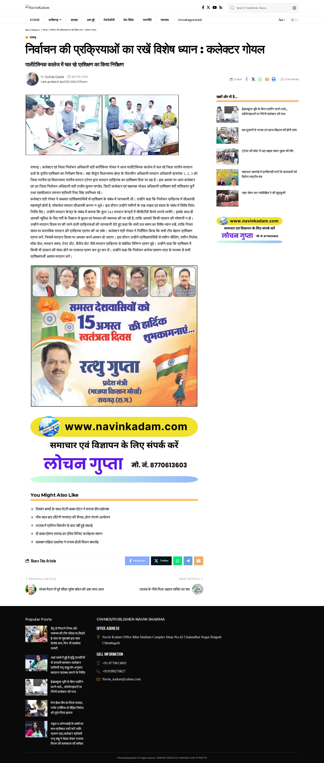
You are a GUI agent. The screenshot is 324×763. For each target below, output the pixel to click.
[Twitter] (208, 7)
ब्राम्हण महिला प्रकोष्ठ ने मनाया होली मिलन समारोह (67, 542)
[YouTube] (214, 7)
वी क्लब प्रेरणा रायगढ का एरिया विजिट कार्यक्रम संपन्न (69, 533)
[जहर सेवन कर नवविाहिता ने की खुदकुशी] (227, 198)
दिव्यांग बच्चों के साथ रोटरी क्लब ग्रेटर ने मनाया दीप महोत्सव (72, 508)
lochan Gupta (54, 76)
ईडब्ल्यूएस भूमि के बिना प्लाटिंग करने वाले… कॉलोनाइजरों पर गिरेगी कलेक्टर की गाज (265, 111)
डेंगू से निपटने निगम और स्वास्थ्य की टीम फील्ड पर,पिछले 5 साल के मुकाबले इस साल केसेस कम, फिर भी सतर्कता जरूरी (68, 638)
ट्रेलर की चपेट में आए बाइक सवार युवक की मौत (267, 150)
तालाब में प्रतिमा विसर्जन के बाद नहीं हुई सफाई (64, 525)
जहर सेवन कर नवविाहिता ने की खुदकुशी (263, 192)
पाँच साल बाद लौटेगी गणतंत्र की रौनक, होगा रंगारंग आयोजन (73, 517)
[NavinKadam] (37, 8)
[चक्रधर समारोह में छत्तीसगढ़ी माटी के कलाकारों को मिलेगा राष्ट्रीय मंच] (227, 177)
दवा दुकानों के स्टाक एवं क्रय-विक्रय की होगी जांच (269, 129)
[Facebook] (203, 7)
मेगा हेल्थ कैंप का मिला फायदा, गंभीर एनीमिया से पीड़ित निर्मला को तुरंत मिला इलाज (67, 707)
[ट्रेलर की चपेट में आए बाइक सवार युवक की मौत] (227, 156)
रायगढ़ (33, 37)
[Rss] (221, 7)
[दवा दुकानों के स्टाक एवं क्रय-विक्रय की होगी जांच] (227, 135)
